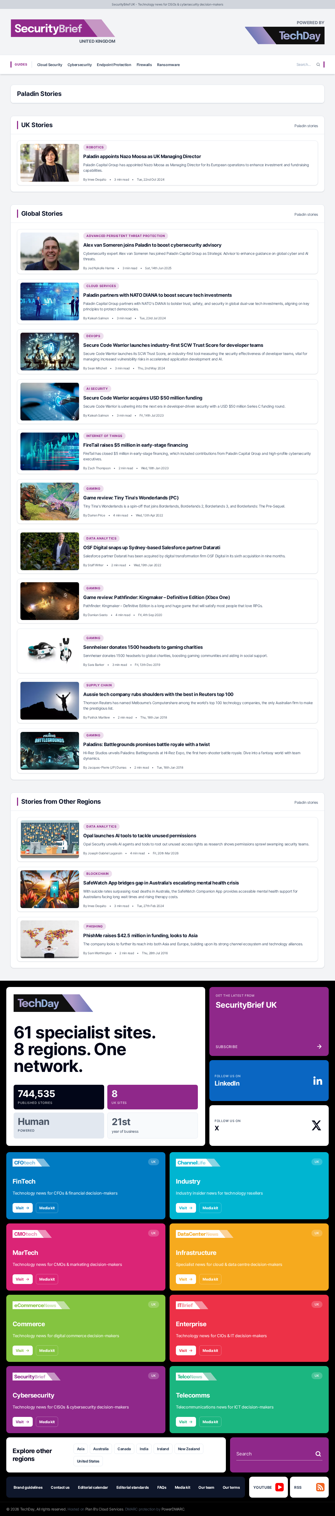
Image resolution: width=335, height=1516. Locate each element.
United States (88, 1461)
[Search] (318, 64)
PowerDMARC (173, 1509)
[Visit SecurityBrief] (41, 1376)
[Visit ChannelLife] (204, 1162)
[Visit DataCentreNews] (204, 1234)
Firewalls (144, 64)
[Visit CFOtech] (41, 1162)
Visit (19, 1208)
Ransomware (168, 64)
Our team (206, 1487)
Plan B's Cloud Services (104, 1509)
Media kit (47, 1208)
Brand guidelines (28, 1487)
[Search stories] (318, 1454)
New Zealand (189, 1449)
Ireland (163, 1449)
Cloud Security (49, 64)
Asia (81, 1449)
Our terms (231, 1487)
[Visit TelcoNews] (204, 1376)
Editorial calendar (93, 1487)
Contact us (60, 1487)
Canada (124, 1449)
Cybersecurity (80, 64)
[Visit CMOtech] (41, 1234)
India (144, 1449)
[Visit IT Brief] (204, 1305)
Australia (101, 1449)
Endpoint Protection (114, 64)
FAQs (161, 1487)
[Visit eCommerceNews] (41, 1305)
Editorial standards (132, 1487)
